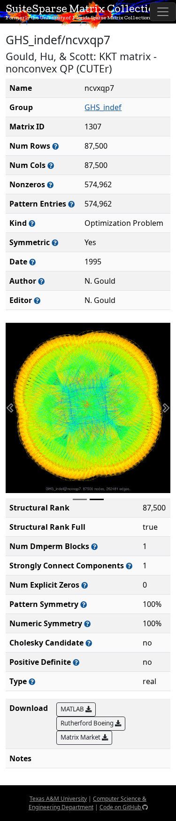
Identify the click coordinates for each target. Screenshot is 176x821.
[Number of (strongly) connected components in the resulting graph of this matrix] (129, 565)
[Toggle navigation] (163, 11)
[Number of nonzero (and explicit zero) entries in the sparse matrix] (71, 203)
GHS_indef (103, 107)
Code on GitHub (120, 807)
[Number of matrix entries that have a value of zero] (84, 585)
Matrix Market (81, 737)
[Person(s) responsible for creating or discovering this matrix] (41, 281)
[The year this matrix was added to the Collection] (32, 261)
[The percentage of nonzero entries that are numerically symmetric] (87, 623)
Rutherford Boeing (88, 723)
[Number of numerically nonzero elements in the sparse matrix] (50, 184)
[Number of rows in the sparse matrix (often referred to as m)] (55, 146)
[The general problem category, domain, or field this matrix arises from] (32, 223)
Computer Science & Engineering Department (88, 803)
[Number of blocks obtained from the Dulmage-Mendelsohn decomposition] (94, 546)
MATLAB (73, 709)
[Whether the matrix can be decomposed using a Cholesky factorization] (88, 642)
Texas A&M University (58, 799)
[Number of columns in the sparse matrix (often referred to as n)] (50, 165)
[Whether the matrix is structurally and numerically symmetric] (55, 242)
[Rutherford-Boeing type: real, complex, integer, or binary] (32, 681)
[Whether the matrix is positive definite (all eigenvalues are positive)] (76, 662)
